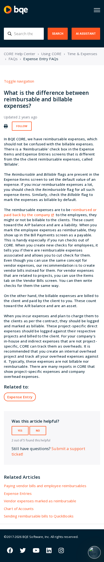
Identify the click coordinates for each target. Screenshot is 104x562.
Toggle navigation (19, 81)
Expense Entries (18, 493)
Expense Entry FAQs (40, 58)
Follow (21, 126)
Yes (20, 430)
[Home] (16, 10)
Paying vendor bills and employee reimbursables (45, 485)
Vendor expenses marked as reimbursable (40, 500)
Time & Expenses (82, 53)
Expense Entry (19, 396)
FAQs (13, 58)
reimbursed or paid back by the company (50, 212)
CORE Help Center (19, 53)
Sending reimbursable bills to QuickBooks (39, 516)
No (38, 430)
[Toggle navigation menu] (97, 10)
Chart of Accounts (19, 508)
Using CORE (51, 53)
